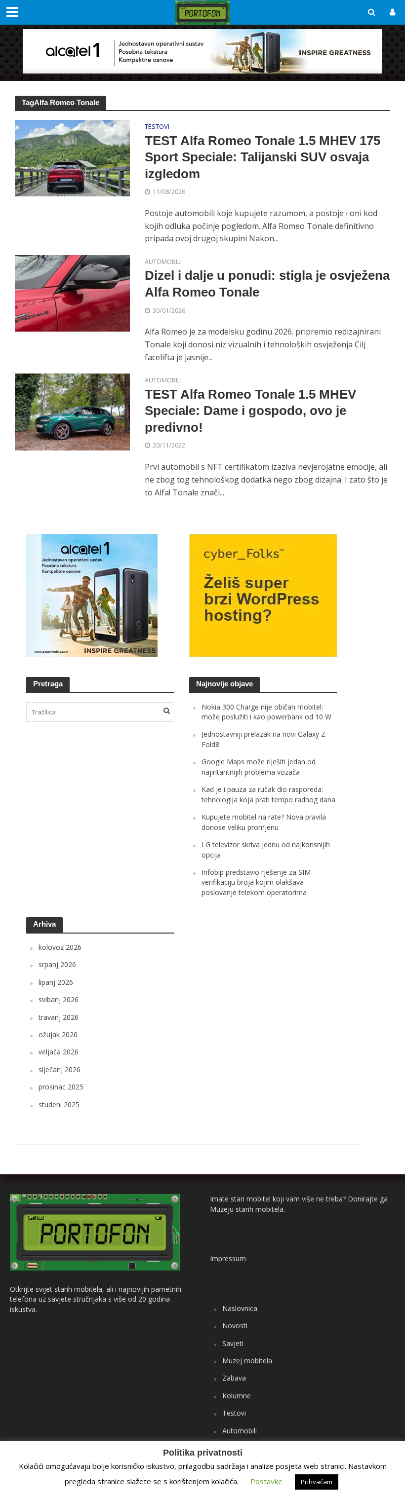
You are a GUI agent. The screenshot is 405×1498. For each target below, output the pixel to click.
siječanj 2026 (60, 1069)
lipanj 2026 (56, 982)
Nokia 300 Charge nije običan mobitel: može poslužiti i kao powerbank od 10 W (266, 711)
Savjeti (232, 1343)
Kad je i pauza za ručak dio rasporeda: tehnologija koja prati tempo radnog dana (268, 794)
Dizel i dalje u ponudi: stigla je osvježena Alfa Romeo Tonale (267, 284)
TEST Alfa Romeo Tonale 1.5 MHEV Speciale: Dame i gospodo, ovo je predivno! (250, 411)
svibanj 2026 (59, 999)
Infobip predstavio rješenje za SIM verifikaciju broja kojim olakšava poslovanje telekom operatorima (256, 882)
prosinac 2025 (61, 1086)
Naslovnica (239, 1308)
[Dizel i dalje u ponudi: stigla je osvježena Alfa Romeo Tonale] (72, 292)
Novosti (234, 1325)
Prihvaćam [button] (316, 1481)
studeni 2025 (59, 1104)
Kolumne (236, 1395)
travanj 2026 (59, 1017)
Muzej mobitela (247, 1360)
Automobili (163, 262)
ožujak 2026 (58, 1034)
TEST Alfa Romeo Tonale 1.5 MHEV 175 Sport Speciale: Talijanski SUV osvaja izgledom (262, 157)
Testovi (157, 127)
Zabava (234, 1378)
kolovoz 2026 (60, 947)
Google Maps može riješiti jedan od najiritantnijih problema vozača (259, 766)
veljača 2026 (59, 1051)
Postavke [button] (266, 1481)
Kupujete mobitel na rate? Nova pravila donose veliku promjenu (264, 821)
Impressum (228, 1258)
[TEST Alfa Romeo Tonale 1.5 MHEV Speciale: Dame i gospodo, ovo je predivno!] (72, 411)
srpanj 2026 (57, 964)
